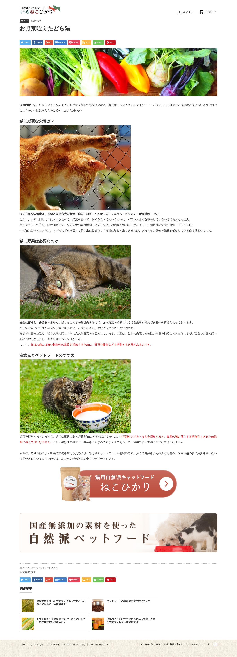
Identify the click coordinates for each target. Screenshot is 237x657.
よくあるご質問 (37, 644)
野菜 (33, 572)
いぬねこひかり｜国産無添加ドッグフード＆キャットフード (182, 644)
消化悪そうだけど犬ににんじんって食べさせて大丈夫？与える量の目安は (131, 620)
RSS (215, 644)
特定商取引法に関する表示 (74, 644)
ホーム (24, 644)
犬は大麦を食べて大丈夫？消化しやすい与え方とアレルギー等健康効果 (61, 602)
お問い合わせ (53, 644)
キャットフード (30, 568)
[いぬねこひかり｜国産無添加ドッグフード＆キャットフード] (40, 9)
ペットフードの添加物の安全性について (128, 600)
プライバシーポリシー (98, 644)
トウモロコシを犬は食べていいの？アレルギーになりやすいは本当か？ (61, 620)
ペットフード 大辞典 (48, 568)
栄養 (25, 572)
